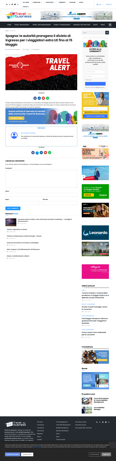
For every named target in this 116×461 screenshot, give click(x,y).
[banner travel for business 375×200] (95, 271)
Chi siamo (26, 2)
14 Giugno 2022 (12, 252)
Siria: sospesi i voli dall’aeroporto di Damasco (23, 249)
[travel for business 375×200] (95, 152)
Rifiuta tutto (26, 454)
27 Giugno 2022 (12, 238)
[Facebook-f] (12, 4)
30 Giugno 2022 (12, 232)
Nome (7, 191)
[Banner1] (95, 210)
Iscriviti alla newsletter (95, 116)
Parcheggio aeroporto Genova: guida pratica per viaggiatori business (95, 320)
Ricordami (88, 80)
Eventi (95, 25)
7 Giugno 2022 (11, 258)
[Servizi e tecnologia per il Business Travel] (95, 232)
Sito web (45, 199)
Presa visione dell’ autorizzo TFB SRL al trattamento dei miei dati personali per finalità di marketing (96, 112)
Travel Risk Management (41, 25)
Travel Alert (12, 31)
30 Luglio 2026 (86, 312)
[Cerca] (107, 32)
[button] (110, 24)
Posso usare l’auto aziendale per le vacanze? (94, 333)
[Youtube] (15, 4)
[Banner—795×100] (76, 15)
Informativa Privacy (95, 112)
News (103, 25)
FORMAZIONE (36, 2)
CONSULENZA (49, 2)
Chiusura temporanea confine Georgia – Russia (24, 236)
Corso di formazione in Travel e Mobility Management (101, 400)
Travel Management (21, 25)
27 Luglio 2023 (22, 223)
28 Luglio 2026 (86, 337)
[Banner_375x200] (95, 173)
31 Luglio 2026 (86, 300)
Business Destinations (81, 25)
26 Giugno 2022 (12, 245)
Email (7, 199)
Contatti (25, 6)
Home (9, 25)
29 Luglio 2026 (86, 325)
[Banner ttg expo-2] (95, 249)
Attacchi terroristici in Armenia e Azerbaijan (23, 243)
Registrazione (100, 87)
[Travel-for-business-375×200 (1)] (95, 191)
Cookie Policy (37, 447)
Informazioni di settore (28, 133)
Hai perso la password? (90, 87)
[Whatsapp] (17, 4)
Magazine (72, 2)
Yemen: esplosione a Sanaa (17, 229)
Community (62, 2)
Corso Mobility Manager (99, 408)
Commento (9, 168)
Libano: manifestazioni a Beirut (18, 256)
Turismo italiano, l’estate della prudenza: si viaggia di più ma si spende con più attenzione (95, 295)
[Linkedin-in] (6, 4)
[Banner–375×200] (95, 131)
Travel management (88, 316)
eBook (81, 2)
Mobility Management (62, 25)
